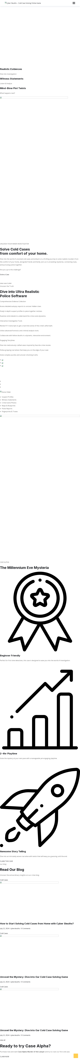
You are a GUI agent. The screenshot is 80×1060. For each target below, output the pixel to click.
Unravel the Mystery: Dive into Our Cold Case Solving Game (34, 977)
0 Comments (25, 928)
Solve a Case (4, 274)
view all (2, 1040)
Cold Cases (4, 880)
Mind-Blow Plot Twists (13, 88)
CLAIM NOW (4, 1057)
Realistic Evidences (11, 69)
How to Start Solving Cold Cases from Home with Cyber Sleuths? (37, 923)
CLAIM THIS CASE (6, 861)
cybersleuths (15, 928)
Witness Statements (11, 78)
